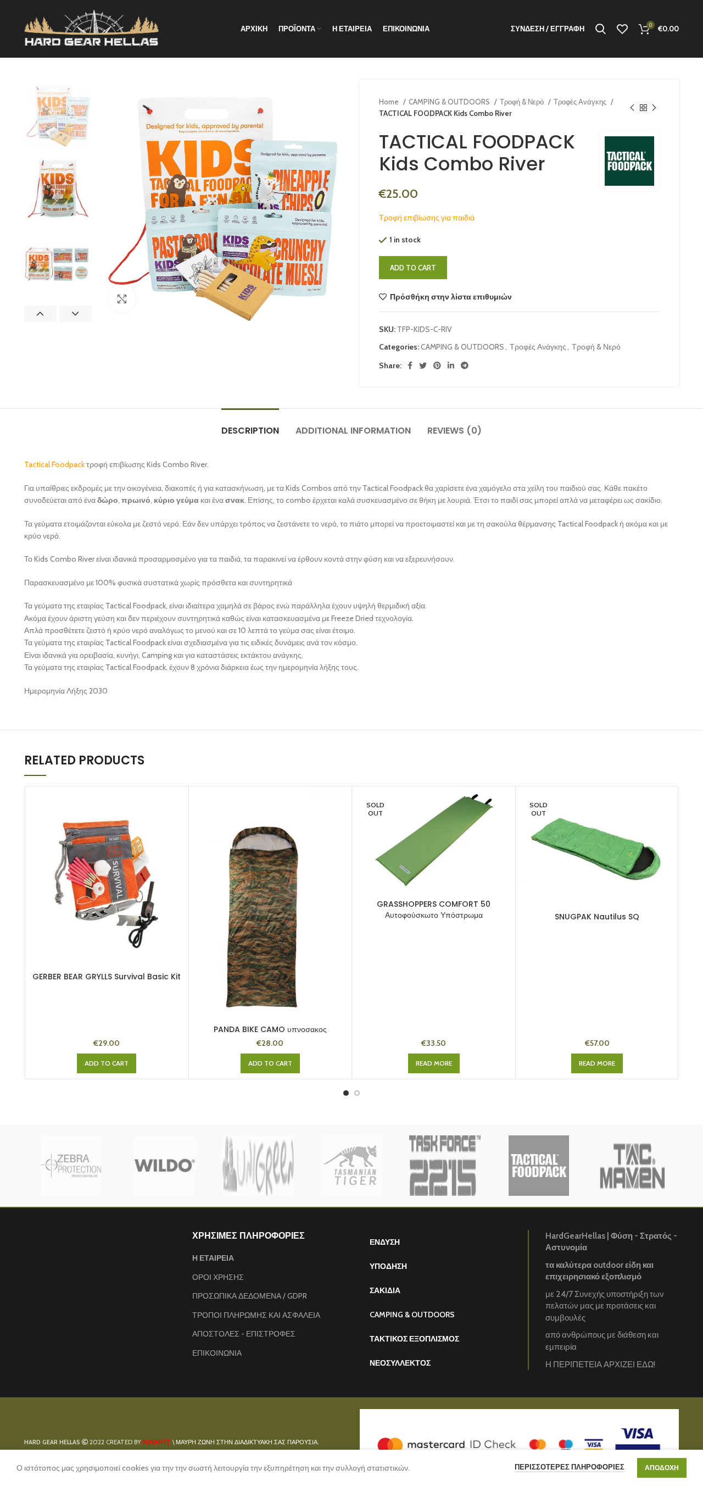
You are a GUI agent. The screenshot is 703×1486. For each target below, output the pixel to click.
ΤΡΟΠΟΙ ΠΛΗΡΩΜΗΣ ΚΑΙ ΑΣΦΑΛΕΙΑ (256, 1315)
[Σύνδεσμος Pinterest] (437, 365)
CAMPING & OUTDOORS (450, 101)
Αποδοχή (662, 1467)
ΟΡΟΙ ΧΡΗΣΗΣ (218, 1277)
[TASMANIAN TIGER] (351, 1165)
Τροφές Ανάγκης (581, 101)
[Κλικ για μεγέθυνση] (122, 299)
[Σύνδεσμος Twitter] (423, 365)
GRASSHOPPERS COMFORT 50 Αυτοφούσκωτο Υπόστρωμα (433, 910)
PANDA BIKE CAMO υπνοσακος (270, 1029)
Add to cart (413, 267)
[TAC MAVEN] (632, 1165)
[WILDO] (164, 1165)
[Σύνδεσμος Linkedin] (450, 365)
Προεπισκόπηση (174, 809)
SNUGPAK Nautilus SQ (597, 916)
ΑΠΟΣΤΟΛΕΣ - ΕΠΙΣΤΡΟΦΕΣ (243, 1334)
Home (389, 101)
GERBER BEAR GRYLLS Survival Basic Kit (106, 976)
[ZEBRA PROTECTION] (71, 1165)
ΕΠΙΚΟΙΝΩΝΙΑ (217, 1353)
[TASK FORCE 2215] (445, 1165)
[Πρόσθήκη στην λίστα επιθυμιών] (174, 834)
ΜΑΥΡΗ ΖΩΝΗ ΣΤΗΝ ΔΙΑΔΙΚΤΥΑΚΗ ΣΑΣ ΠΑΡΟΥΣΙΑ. (247, 1442)
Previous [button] (40, 314)
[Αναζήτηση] (600, 29)
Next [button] (75, 314)
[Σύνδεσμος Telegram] (464, 365)
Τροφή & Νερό (522, 101)
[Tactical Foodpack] (538, 1165)
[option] (58, 113)
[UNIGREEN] (258, 1165)
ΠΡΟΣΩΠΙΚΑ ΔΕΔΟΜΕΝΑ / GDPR (249, 1296)
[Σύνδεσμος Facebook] (410, 365)
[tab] (250, 425)
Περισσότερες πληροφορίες (569, 1466)
